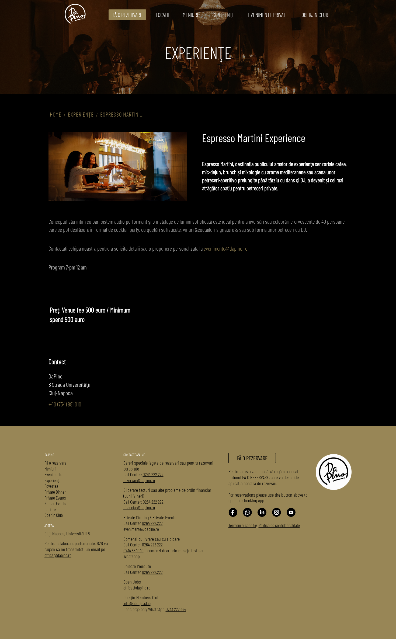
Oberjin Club (314, 14)
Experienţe (223, 14)
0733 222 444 (176, 609)
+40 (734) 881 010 (64, 404)
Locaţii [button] (162, 14)
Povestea (51, 486)
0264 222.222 (152, 523)
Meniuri (49, 468)
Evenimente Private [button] (268, 14)
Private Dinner (55, 491)
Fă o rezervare (55, 462)
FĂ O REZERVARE (127, 14)
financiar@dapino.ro (139, 507)
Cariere (50, 509)
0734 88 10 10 (133, 550)
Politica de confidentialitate (279, 525)
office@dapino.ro (57, 555)
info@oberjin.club (137, 603)
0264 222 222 (153, 474)
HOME (55, 114)
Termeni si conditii (242, 525)
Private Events (55, 497)
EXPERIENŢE (81, 114)
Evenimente (53, 474)
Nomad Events (55, 503)
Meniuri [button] (190, 14)
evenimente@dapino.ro (226, 248)
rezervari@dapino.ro (139, 480)
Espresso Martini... (122, 114)
